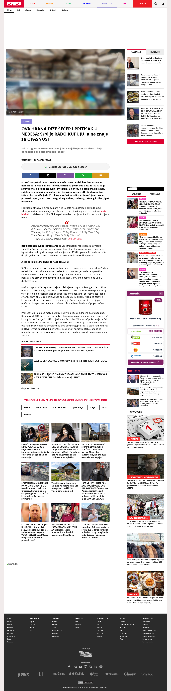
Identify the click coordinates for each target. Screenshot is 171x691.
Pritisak (27, 414)
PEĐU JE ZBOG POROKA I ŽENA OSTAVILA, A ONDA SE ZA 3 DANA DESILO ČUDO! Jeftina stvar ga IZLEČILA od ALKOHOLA (152, 113)
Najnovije (155, 52)
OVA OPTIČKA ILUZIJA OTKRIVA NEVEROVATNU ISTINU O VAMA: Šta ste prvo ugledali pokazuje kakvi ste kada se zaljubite (71, 349)
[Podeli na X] (47, 175)
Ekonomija (11, 630)
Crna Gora (123, 633)
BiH (121, 630)
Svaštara (78, 625)
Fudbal (54, 622)
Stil (18, 10)
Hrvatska (123, 627)
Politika (9, 622)
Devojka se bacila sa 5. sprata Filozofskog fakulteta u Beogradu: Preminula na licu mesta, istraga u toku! (151, 80)
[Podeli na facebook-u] (30, 175)
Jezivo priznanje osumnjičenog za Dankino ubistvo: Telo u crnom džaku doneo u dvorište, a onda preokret (152, 130)
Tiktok (77, 627)
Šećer (104, 407)
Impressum (146, 622)
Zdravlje (40, 10)
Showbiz (34, 618)
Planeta (122, 622)
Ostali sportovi (57, 630)
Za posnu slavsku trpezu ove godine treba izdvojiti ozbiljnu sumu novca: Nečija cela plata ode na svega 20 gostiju (145, 600)
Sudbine (10, 642)
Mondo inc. (148, 618)
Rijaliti (32, 622)
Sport (55, 618)
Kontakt (145, 625)
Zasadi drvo (11, 636)
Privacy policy (147, 639)
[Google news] (101, 666)
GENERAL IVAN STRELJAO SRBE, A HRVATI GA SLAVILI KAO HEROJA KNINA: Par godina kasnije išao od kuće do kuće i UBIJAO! (145, 484)
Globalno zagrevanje (127, 625)
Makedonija (124, 636)
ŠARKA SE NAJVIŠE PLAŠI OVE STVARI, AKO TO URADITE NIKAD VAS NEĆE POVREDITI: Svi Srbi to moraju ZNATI (70, 376)
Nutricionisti (59, 407)
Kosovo (9, 639)
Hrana (27, 407)
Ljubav (28, 10)
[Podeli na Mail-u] (100, 175)
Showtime (55, 636)
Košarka (55, 625)
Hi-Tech (52, 10)
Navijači (55, 633)
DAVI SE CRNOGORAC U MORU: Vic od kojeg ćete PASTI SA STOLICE (70, 360)
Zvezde (32, 625)
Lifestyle (102, 618)
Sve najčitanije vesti (146, 141)
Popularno (155, 194)
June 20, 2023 (75, 238)
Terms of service (147, 642)
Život (9, 10)
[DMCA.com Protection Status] (85, 682)
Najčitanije (136, 52)
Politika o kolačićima (149, 630)
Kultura (64, 10)
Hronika (10, 627)
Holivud (32, 627)
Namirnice (41, 407)
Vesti (10, 618)
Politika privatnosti (148, 636)
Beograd (10, 633)
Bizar (76, 622)
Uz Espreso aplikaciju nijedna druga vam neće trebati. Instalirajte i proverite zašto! (65, 399)
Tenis (54, 627)
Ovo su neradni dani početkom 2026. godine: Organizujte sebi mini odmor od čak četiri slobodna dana (145, 444)
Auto (121, 639)
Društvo (10, 625)
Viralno (79, 618)
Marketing (145, 627)
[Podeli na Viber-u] (65, 175)
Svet (122, 618)
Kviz (31, 630)
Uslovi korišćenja (148, 633)
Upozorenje (77, 407)
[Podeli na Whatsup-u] (83, 175)
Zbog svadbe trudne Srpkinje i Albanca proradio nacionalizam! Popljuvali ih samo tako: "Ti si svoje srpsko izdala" (145, 523)
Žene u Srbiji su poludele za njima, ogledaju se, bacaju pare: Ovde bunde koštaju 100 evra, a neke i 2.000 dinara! (145, 561)
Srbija (92, 407)
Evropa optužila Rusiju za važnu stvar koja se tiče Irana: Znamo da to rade (151, 60)
